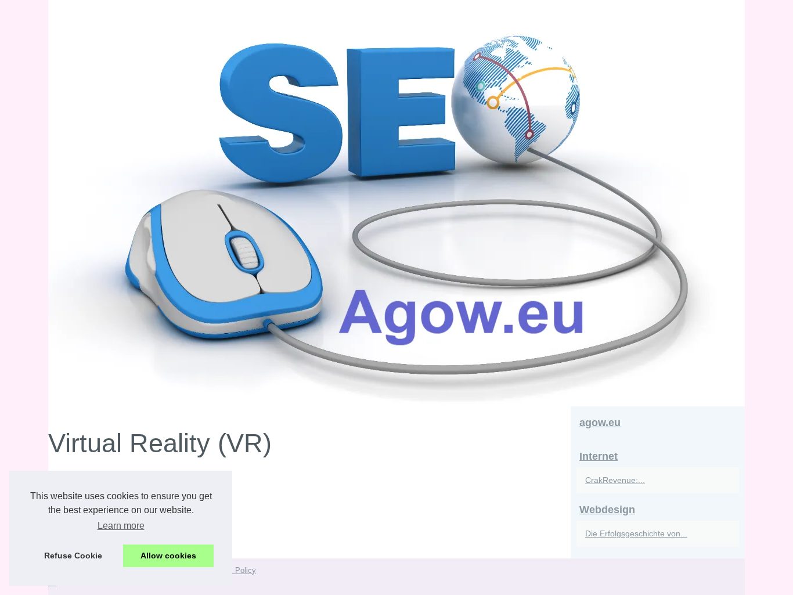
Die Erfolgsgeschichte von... (636, 533)
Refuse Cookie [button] (73, 555)
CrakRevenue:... (615, 480)
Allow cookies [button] (168, 555)
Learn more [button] (121, 526)
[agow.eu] (396, 203)
